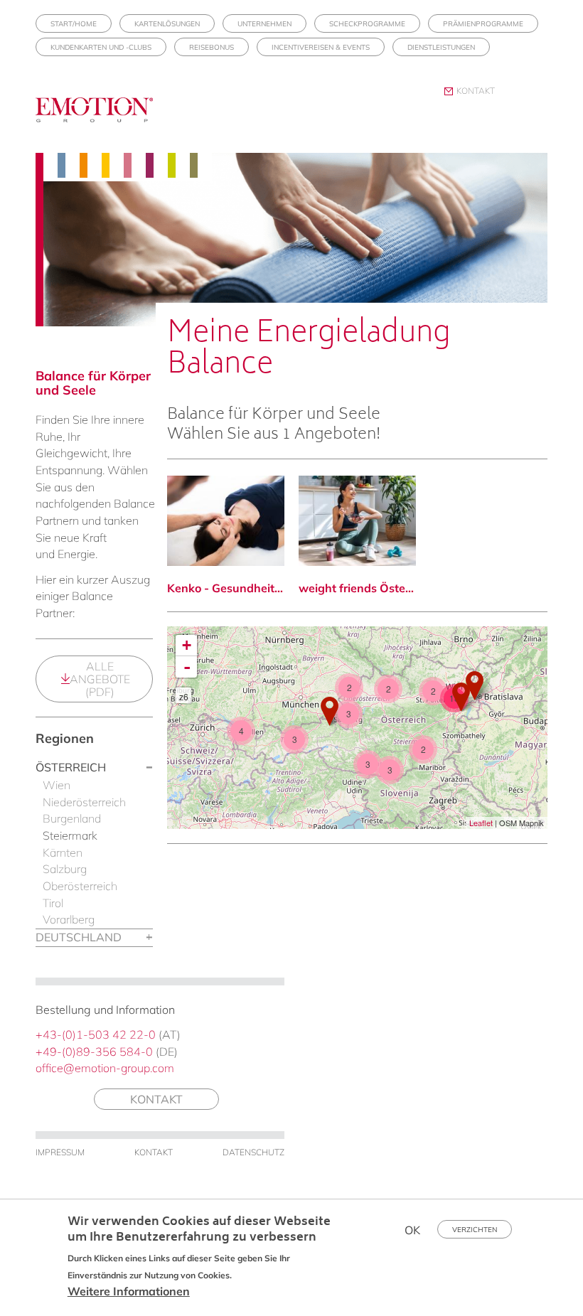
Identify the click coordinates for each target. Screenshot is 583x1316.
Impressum (60, 1152)
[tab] (94, 768)
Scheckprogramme (367, 23)
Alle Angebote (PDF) (100, 679)
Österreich (71, 767)
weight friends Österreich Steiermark (357, 588)
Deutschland (79, 937)
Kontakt (475, 90)
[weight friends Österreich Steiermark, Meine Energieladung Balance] (357, 521)
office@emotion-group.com (105, 1068)
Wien (56, 785)
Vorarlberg (69, 919)
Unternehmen (264, 23)
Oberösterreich (80, 886)
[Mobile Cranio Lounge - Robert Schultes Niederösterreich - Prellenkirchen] (474, 685)
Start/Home (73, 23)
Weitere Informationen (129, 1291)
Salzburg (65, 869)
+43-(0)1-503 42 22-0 (96, 1034)
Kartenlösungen (167, 23)
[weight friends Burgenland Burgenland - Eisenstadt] (461, 697)
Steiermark (70, 835)
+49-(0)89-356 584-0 (94, 1051)
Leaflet (481, 822)
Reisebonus (211, 47)
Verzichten (474, 1229)
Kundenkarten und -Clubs (100, 47)
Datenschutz (253, 1152)
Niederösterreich (84, 802)
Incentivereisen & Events (321, 47)
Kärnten (62, 852)
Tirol (53, 903)
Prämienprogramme (483, 23)
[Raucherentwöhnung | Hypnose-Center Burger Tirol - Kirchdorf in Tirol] (329, 711)
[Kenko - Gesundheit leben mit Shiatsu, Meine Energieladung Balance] (225, 521)
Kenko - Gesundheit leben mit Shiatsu (225, 588)
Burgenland (72, 818)
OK (412, 1230)
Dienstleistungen (441, 47)
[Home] (100, 118)
